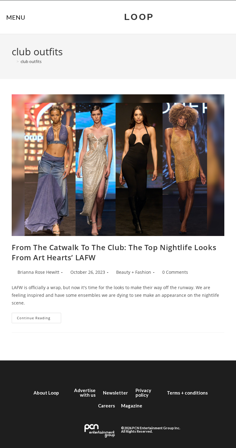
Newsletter (115, 392)
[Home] (13, 61)
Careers (106, 405)
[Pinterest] (164, 373)
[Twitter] (90, 373)
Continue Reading (39, 316)
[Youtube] (127, 373)
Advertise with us (85, 392)
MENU (15, 17)
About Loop (46, 392)
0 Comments (175, 272)
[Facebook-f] (72, 373)
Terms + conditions (187, 392)
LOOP (139, 17)
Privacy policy (143, 392)
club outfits (31, 61)
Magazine (131, 405)
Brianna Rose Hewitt (38, 272)
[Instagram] (109, 373)
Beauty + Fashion (133, 272)
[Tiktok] (145, 373)
